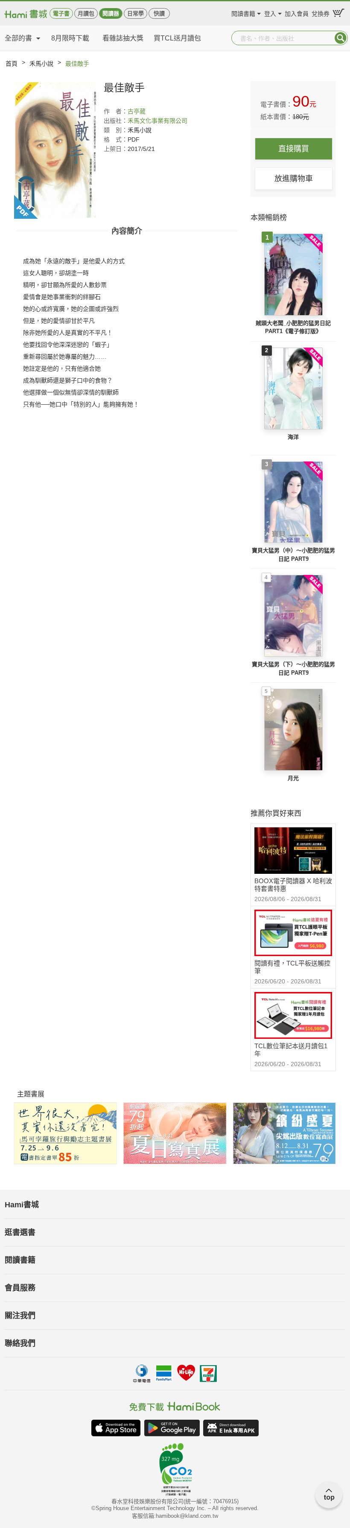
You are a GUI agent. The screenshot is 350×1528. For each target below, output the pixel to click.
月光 (293, 778)
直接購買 (293, 149)
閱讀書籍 (243, 12)
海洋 (293, 437)
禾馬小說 (41, 63)
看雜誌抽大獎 (122, 38)
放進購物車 (293, 178)
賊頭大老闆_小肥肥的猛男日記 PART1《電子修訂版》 (293, 327)
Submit (340, 38)
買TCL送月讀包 (177, 38)
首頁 (12, 63)
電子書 (61, 13)
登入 (270, 12)
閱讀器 (110, 13)
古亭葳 (137, 111)
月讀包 (86, 13)
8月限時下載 (70, 38)
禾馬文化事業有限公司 (157, 120)
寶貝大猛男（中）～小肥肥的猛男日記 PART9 (293, 554)
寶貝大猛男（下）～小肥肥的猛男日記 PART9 (293, 668)
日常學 (135, 13)
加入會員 (297, 12)
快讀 (159, 13)
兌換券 (321, 12)
